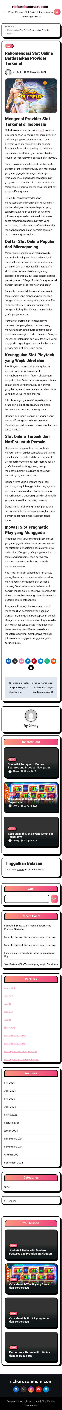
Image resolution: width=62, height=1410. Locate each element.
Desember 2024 (13, 1138)
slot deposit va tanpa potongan (20, 1051)
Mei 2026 (9, 1082)
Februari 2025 (12, 1122)
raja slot (8, 1012)
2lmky (19, 72)
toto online (9, 1027)
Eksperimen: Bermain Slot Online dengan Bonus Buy (29, 1354)
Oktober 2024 (12, 1154)
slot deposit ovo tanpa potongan (21, 1059)
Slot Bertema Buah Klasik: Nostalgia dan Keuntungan (42, 687)
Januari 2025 (11, 1130)
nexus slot (9, 988)
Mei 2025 (9, 1098)
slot (42, 130)
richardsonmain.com (30, 7)
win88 (7, 1004)
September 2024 (13, 1162)
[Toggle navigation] (4, 12)
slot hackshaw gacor (15, 1035)
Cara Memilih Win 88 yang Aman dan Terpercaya (30, 801)
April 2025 (10, 1106)
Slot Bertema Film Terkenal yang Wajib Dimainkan (31, 964)
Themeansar (30, 1405)
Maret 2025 (10, 1114)
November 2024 (13, 1146)
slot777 (8, 996)
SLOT (9, 45)
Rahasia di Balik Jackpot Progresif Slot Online (19, 687)
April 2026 (10, 1090)
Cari (31, 889)
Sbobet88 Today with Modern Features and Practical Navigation (29, 766)
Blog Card (47, 1401)
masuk (20, 869)
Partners (11, 1201)
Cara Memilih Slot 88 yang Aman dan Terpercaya (31, 835)
